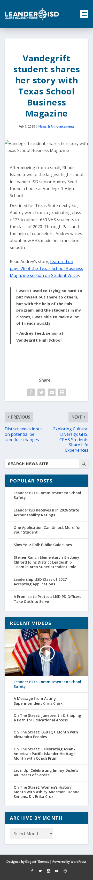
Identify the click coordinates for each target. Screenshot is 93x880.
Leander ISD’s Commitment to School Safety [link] (47, 495)
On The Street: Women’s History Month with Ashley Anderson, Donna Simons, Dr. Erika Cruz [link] (47, 792)
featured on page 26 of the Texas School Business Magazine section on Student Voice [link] (46, 268)
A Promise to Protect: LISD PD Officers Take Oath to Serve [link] (47, 599)
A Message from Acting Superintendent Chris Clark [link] (38, 700)
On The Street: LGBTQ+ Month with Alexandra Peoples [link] (46, 734)
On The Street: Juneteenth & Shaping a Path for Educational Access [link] (47, 717)
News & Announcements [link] (56, 126)
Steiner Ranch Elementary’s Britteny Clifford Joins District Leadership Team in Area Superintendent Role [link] (46, 562)
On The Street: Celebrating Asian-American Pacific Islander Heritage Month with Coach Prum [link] (44, 754)
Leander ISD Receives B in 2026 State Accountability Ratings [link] (46, 512)
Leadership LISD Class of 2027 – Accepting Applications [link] (42, 581)
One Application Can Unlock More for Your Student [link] (47, 530)
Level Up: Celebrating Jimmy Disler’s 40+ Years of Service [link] (46, 772)
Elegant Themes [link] (37, 861)
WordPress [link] (79, 861)
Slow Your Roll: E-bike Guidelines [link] (43, 544)
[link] (32, 14)
